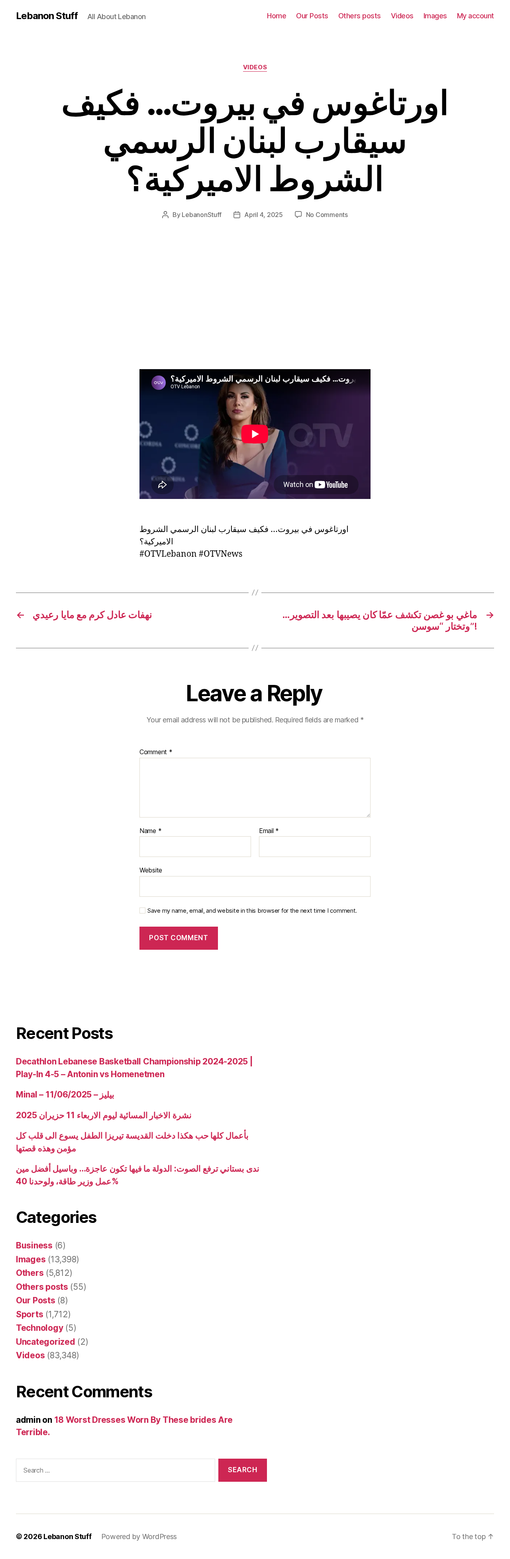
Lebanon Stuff (47, 16)
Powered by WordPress (139, 1536)
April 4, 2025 (263, 215)
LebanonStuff (202, 215)
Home (276, 16)
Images (435, 16)
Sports (29, 1314)
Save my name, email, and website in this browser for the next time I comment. (252, 910)
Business (34, 1245)
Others (29, 1273)
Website (150, 870)
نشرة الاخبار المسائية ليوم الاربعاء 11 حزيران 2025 (104, 1115)
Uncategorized (45, 1342)
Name (150, 831)
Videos (402, 16)
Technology (39, 1328)
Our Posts (312, 16)
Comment (156, 752)
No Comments (327, 215)
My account (475, 16)
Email (269, 831)
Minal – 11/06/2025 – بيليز (65, 1094)
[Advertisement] (115, 310)
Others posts (359, 16)
